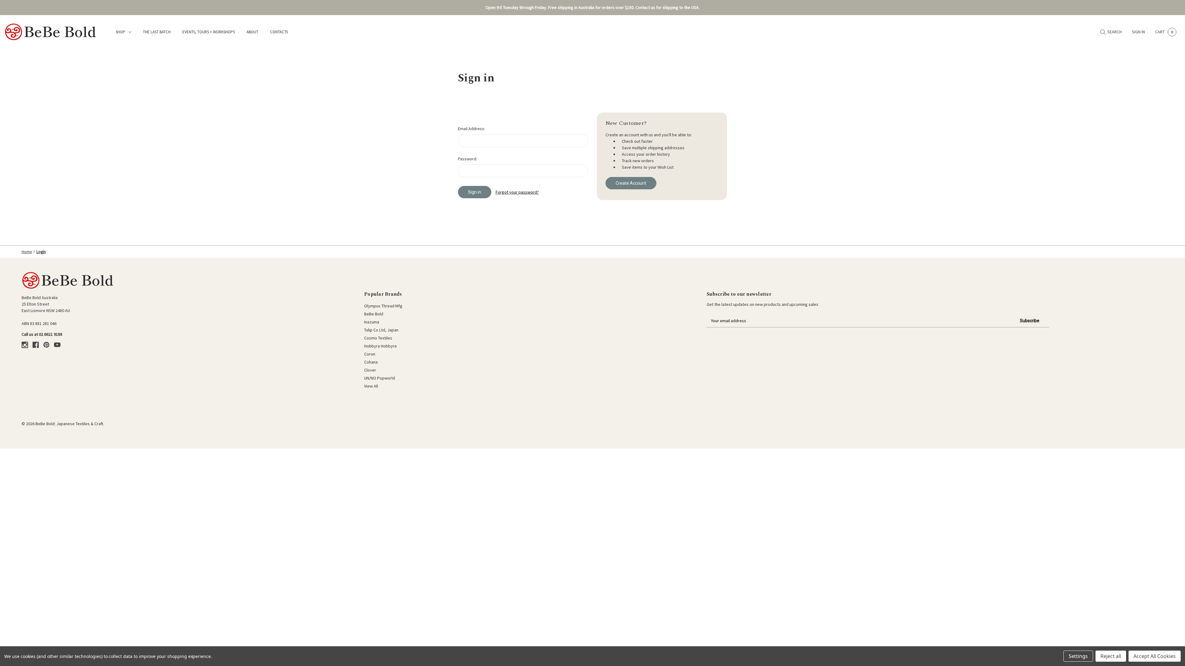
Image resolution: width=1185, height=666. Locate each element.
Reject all (1110, 656)
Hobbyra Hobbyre (380, 346)
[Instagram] (25, 345)
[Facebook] (35, 345)
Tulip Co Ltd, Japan (381, 330)
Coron (369, 354)
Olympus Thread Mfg (383, 306)
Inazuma (371, 322)
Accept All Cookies (1154, 656)
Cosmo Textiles (378, 338)
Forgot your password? (517, 192)
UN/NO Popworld (379, 378)
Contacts (279, 32)
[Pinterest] (46, 345)
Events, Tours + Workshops (208, 32)
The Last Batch (157, 32)
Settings (1078, 656)
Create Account (631, 183)
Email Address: (471, 128)
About (252, 32)
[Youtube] (57, 345)
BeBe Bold (373, 314)
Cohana (371, 362)
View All (371, 386)
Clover (370, 370)
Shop (120, 32)
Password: (467, 159)
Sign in (1138, 32)
